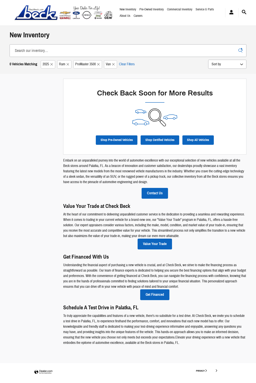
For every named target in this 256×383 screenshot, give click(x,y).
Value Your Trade (155, 244)
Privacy (200, 370)
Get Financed (155, 294)
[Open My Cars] (230, 12)
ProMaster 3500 (85, 64)
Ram (62, 64)
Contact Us (155, 193)
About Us (125, 16)
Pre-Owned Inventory (151, 9)
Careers (138, 16)
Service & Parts (205, 9)
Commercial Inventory (179, 9)
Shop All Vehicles (198, 140)
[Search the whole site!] (244, 12)
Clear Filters (127, 64)
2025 (46, 64)
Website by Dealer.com (43, 372)
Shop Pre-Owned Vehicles (117, 140)
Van (108, 64)
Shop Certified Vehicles (159, 140)
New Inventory (128, 9)
